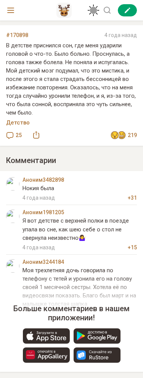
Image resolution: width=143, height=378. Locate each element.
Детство (18, 122)
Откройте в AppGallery (46, 355)
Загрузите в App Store (46, 336)
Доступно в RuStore (97, 355)
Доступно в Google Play (97, 336)
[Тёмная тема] (93, 10)
